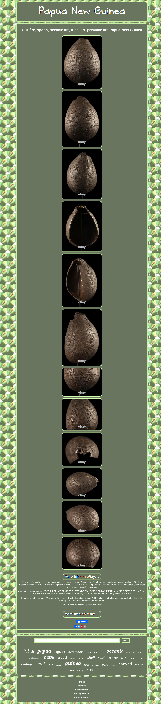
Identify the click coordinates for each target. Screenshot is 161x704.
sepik (41, 663)
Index (82, 682)
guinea (73, 663)
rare (102, 653)
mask (49, 656)
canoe (59, 665)
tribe (132, 657)
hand (123, 658)
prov (71, 670)
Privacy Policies (82, 693)
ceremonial (76, 652)
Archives (82, 686)
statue (139, 664)
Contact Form (82, 689)
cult (140, 657)
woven (72, 658)
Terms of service (82, 697)
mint (23, 658)
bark (105, 664)
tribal (28, 651)
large (86, 664)
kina (81, 658)
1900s (113, 665)
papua (44, 651)
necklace (92, 652)
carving (80, 670)
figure (59, 651)
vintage (27, 664)
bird (128, 653)
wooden (137, 652)
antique (113, 657)
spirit (101, 657)
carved (125, 663)
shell (91, 657)
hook (51, 665)
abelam (95, 665)
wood (62, 657)
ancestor (34, 657)
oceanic (115, 651)
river (91, 669)
